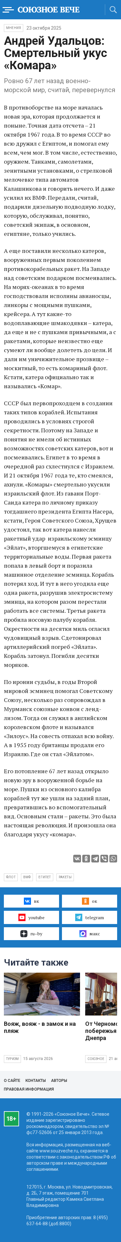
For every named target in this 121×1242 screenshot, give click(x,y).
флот (10, 877)
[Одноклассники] (86, 858)
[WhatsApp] (113, 858)
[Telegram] (95, 858)
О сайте (12, 1080)
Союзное (95, 1059)
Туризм (12, 1059)
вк (36, 901)
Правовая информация (29, 1089)
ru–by (36, 933)
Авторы (59, 1080)
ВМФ (27, 877)
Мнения (13, 28)
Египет (44, 877)
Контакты (35, 1080)
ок (94, 901)
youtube (36, 917)
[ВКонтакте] (77, 858)
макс (94, 933)
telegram (94, 917)
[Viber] (104, 858)
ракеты (65, 877)
